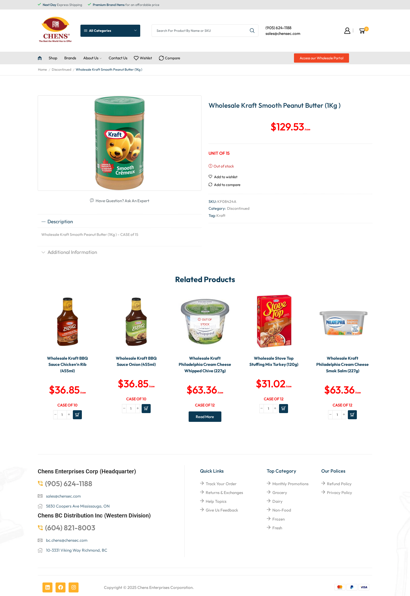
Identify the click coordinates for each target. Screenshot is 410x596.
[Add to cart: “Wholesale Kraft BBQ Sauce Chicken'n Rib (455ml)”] (77, 414)
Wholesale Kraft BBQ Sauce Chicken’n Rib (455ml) (67, 364)
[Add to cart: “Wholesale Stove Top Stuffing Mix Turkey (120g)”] (283, 408)
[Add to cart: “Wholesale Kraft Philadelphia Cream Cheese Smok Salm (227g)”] (352, 414)
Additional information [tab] (72, 252)
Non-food (281, 510)
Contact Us (118, 58)
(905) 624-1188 (278, 27)
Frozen (278, 519)
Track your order (221, 483)
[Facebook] (60, 587)
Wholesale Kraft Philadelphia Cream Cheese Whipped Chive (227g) (205, 364)
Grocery (279, 492)
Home (42, 69)
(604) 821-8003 (70, 527)
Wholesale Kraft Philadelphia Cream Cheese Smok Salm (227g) (342, 364)
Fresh (277, 527)
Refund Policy (339, 483)
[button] (321, 58)
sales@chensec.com (283, 33)
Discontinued (61, 69)
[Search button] (252, 31)
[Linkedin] (47, 587)
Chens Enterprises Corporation (165, 587)
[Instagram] (74, 587)
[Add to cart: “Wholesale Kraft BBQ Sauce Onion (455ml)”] (146, 408)
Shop (53, 58)
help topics (216, 501)
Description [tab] (60, 221)
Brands (70, 58)
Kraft (220, 215)
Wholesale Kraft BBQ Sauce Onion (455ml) (136, 361)
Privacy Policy (339, 492)
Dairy (277, 501)
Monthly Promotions (290, 483)
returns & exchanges (224, 492)
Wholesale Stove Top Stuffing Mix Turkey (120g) (273, 361)
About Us (90, 58)
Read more (205, 416)
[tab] (119, 222)
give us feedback (222, 510)
